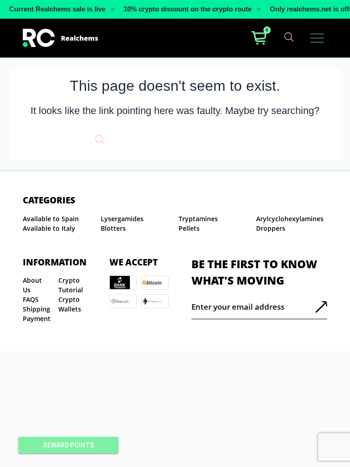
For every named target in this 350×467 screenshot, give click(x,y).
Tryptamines (198, 218)
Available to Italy (49, 228)
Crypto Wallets (69, 304)
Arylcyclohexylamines (290, 218)
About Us (32, 285)
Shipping (36, 309)
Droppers (270, 228)
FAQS (31, 299)
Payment (37, 318)
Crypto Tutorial (70, 285)
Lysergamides (122, 218)
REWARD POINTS (68, 445)
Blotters (113, 228)
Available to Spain (51, 218)
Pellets (189, 228)
